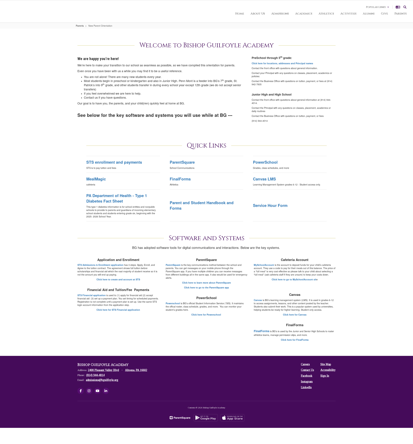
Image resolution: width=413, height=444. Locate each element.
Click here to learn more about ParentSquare (206, 282)
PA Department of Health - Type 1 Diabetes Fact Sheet (116, 198)
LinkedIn (306, 387)
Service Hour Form (270, 205)
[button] (377, 7)
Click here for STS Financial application (118, 309)
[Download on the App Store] (232, 417)
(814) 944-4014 (95, 375)
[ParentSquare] (180, 417)
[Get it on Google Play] (206, 417)
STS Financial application (91, 295)
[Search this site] (405, 7)
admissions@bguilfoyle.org (102, 380)
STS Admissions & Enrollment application (100, 264)
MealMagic (96, 179)
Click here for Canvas (295, 314)
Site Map (325, 364)
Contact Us (307, 370)
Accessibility (328, 370)
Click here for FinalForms (295, 339)
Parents (80, 25)
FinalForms (180, 179)
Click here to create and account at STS (118, 279)
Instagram (307, 381)
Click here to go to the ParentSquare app (206, 287)
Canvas (258, 300)
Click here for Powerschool (206, 314)
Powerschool (173, 303)
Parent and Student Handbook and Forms (202, 205)
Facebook (306, 375)
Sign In (324, 375)
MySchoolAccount (264, 264)
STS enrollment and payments (114, 162)
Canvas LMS (264, 179)
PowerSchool (265, 162)
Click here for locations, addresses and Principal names (282, 63)
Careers (305, 364)
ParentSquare (182, 162)
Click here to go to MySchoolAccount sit (294, 279)
